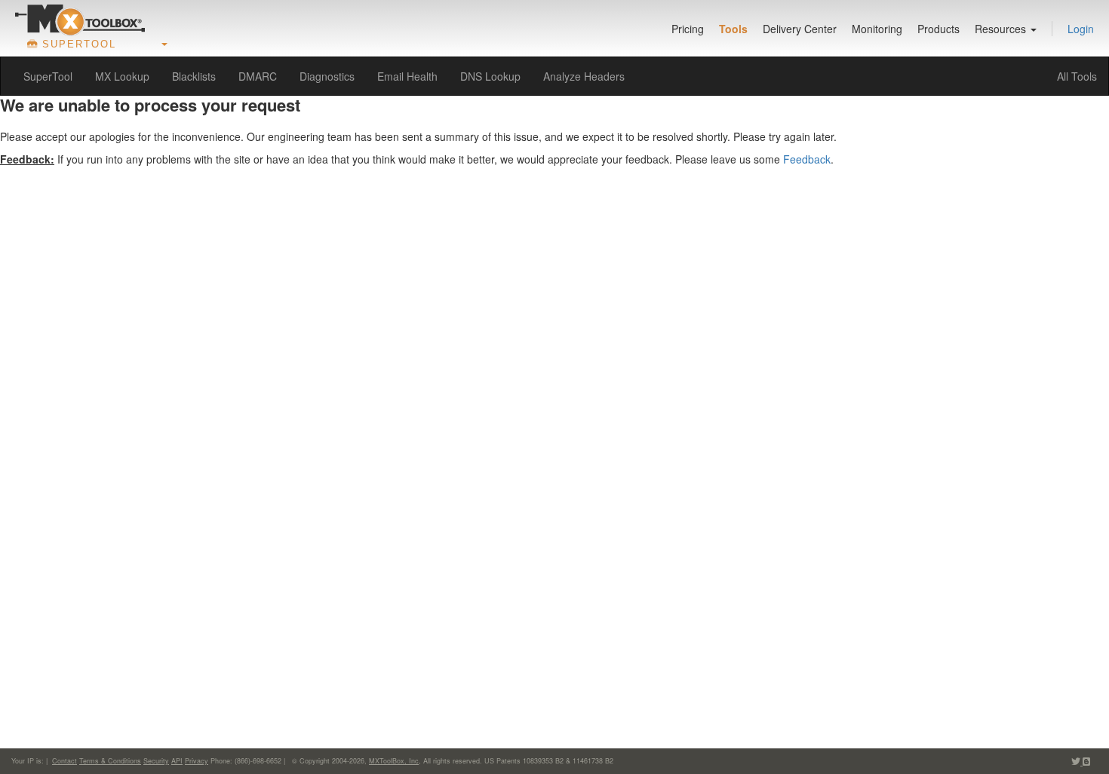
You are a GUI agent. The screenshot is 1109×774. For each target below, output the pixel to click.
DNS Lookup (490, 76)
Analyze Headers (584, 76)
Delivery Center (800, 28)
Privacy (196, 761)
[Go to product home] (80, 19)
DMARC (257, 76)
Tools (733, 28)
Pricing (687, 28)
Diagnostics (327, 76)
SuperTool (47, 76)
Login (1081, 28)
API (177, 761)
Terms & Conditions (110, 761)
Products (938, 28)
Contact (64, 761)
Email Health (407, 76)
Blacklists (194, 76)
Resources (1002, 28)
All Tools (1077, 76)
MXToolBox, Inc (394, 761)
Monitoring (877, 28)
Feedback (807, 159)
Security (156, 761)
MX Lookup (122, 76)
